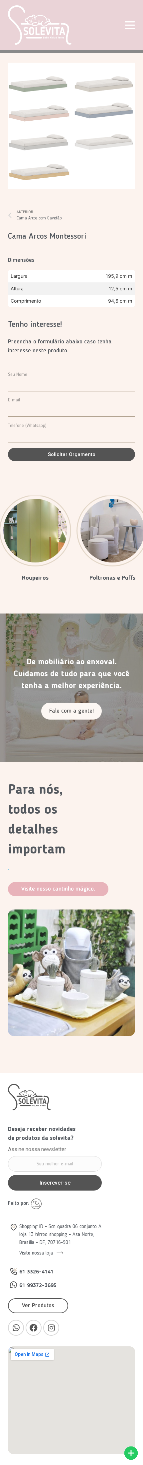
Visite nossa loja (37, 1253)
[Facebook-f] (34, 1328)
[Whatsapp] (16, 1328)
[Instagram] (51, 1328)
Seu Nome (17, 374)
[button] (71, 711)
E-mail (14, 400)
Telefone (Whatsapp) (27, 425)
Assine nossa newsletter (37, 1149)
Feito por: (19, 1203)
